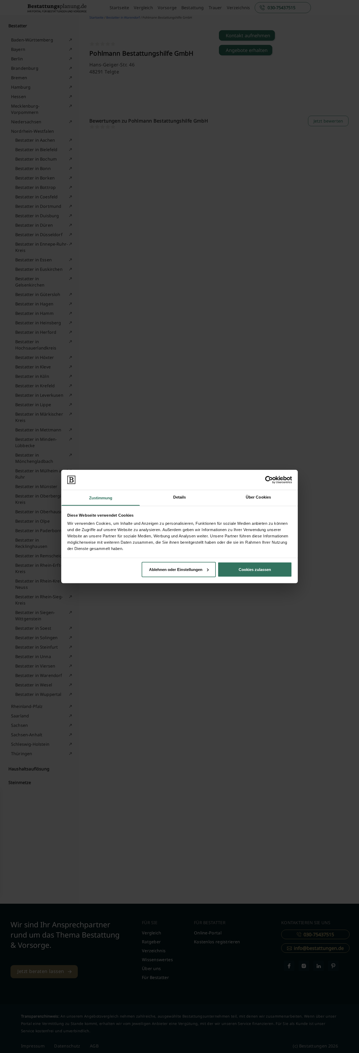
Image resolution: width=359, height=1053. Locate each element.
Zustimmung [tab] (100, 498)
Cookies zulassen (255, 569)
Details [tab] (179, 497)
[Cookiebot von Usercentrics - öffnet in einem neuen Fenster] (269, 480)
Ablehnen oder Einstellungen (175, 569)
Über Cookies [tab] (258, 497)
